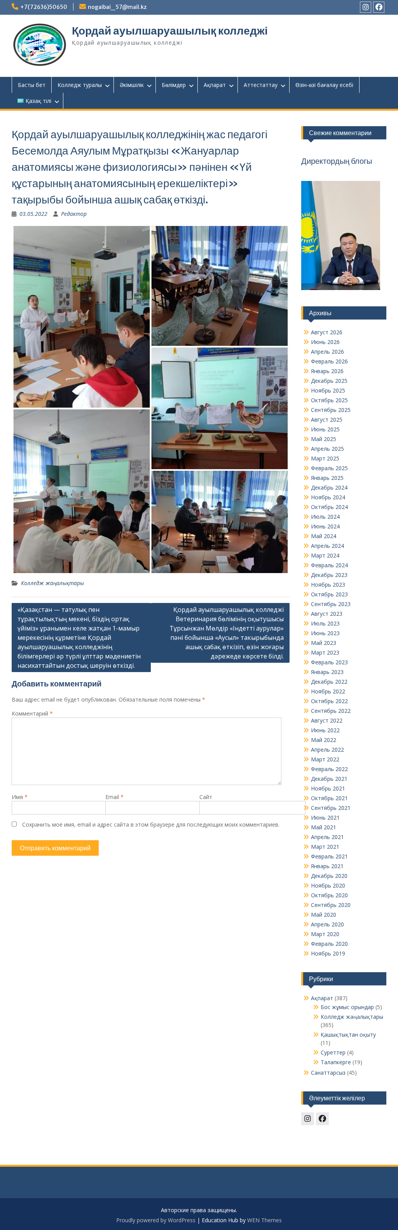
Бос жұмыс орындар (347, 1007)
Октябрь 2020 (329, 895)
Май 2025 (323, 439)
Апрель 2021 (327, 837)
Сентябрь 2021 (331, 807)
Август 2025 (326, 419)
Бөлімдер (174, 85)
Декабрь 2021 (329, 778)
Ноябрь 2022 (328, 691)
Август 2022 (326, 720)
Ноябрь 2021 (328, 788)
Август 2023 (326, 613)
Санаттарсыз (328, 1072)
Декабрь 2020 (329, 875)
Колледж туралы (80, 85)
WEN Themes (264, 1220)
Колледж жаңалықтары (52, 583)
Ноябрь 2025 (328, 390)
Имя (20, 797)
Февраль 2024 (329, 565)
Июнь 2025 (325, 429)
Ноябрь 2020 (328, 885)
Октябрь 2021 (329, 798)
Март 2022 (325, 759)
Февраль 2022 (329, 769)
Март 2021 (325, 846)
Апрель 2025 (327, 448)
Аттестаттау (261, 85)
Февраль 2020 (329, 943)
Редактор (74, 213)
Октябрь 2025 (329, 400)
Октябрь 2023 (329, 594)
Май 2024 (323, 536)
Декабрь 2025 (329, 380)
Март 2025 (325, 458)
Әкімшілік (132, 85)
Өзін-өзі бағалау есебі (324, 85)
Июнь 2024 (325, 526)
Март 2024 (325, 555)
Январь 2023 (327, 672)
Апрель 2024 (327, 545)
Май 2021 (323, 827)
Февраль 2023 (329, 662)
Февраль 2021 (329, 856)
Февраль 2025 (329, 468)
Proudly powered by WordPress (156, 1220)
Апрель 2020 (327, 924)
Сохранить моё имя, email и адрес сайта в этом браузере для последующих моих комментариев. (150, 824)
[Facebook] (378, 7)
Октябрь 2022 (329, 701)
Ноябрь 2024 (328, 497)
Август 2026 (326, 332)
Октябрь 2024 (329, 507)
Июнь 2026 (325, 342)
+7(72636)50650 (43, 6)
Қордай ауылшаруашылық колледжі (170, 31)
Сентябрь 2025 (331, 409)
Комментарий (32, 713)
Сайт (205, 797)
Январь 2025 (327, 477)
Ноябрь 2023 (328, 584)
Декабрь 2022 (329, 681)
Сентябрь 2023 (331, 604)
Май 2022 (323, 740)
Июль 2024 (325, 516)
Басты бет (31, 85)
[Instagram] (365, 7)
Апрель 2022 (327, 749)
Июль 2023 (325, 623)
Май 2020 (323, 914)
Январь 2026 (327, 371)
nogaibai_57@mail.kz (117, 6)
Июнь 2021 (325, 817)
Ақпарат (215, 85)
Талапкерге (336, 1062)
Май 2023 (323, 642)
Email (114, 797)
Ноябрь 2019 (328, 953)
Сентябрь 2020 (331, 905)
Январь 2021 (327, 866)
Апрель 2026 (327, 351)
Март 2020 (325, 934)
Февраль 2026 (329, 361)
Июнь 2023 (325, 633)
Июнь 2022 (325, 730)
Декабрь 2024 (329, 487)
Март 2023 (325, 652)
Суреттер (333, 1052)
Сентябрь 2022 (331, 710)
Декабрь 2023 (329, 575)
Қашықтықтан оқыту (348, 1034)
